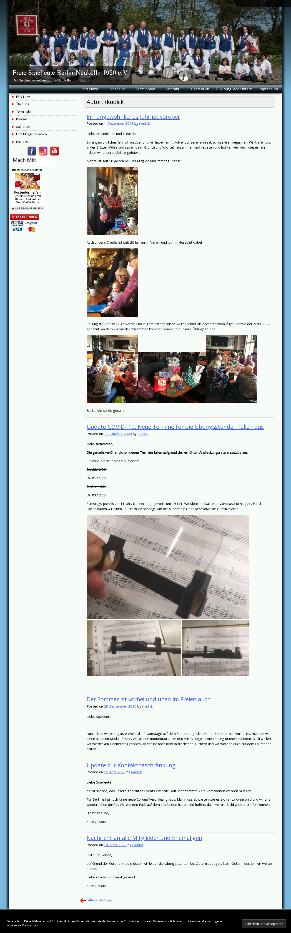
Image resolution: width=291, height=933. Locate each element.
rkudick (144, 123)
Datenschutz (30, 925)
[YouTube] (54, 151)
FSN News (90, 88)
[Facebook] (31, 151)
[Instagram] (43, 151)
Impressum (268, 88)
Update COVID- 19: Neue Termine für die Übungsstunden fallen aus (175, 426)
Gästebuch (200, 88)
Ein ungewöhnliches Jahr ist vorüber (133, 116)
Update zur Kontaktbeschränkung (131, 765)
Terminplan (145, 88)
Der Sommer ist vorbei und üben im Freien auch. (149, 699)
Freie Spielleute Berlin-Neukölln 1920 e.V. (71, 72)
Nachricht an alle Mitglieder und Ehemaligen (144, 838)
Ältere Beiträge (100, 900)
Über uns (117, 88)
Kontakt (172, 88)
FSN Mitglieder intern (234, 88)
